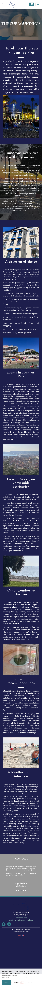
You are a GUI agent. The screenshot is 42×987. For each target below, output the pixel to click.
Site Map (26, 931)
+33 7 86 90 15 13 (21, 918)
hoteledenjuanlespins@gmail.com (21, 920)
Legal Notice (18, 931)
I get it (6, 982)
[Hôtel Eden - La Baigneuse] (13, 4)
